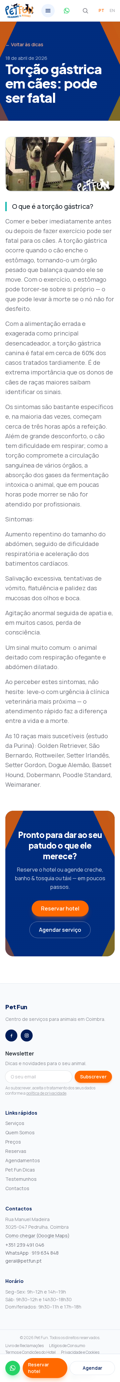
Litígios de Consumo (67, 1345)
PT (101, 10)
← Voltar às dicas (24, 44)
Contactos (17, 1188)
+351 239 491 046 (24, 1245)
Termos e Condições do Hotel (30, 1352)
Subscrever (93, 1076)
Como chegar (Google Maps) (37, 1235)
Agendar (92, 1368)
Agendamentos (22, 1160)
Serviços (14, 1123)
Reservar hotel (60, 908)
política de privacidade (46, 1093)
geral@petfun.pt (23, 1261)
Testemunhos (21, 1179)
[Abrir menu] (48, 10)
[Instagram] (27, 1035)
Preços (13, 1142)
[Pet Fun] (19, 10)
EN (112, 10)
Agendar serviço (60, 929)
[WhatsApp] (12, 1368)
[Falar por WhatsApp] (66, 10)
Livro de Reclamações (24, 1345)
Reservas (15, 1151)
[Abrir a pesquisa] (85, 10)
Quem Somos (20, 1132)
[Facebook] (11, 1035)
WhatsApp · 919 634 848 (32, 1253)
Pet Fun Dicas (20, 1170)
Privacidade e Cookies (80, 1352)
